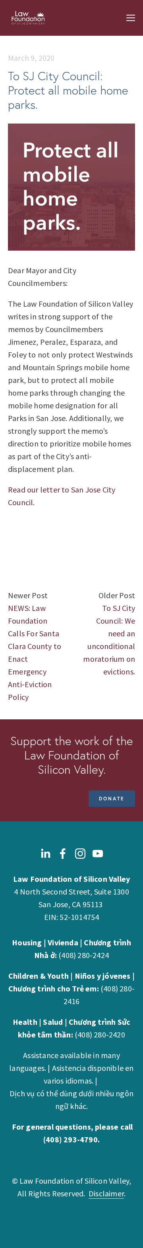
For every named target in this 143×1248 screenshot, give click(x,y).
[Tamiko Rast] (62, 853)
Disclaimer (106, 1193)
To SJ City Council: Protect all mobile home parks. (68, 90)
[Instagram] (80, 853)
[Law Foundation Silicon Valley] (97, 853)
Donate (112, 799)
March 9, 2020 (31, 58)
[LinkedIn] (45, 853)
